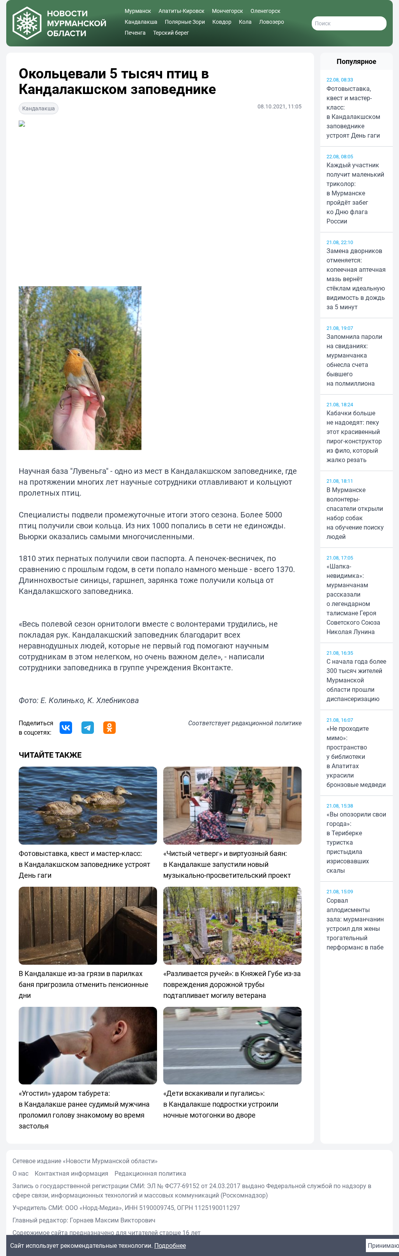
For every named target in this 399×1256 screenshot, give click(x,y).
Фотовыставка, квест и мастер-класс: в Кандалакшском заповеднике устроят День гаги (353, 112)
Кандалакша (141, 21)
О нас (20, 1173)
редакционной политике (267, 723)
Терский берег (171, 32)
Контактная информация (71, 1173)
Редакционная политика (150, 1173)
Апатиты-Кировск (182, 10)
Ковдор (221, 21)
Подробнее (170, 1245)
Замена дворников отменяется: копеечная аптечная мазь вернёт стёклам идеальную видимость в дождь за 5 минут (356, 278)
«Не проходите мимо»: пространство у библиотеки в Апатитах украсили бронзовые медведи (356, 756)
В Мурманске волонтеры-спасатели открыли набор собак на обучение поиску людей (355, 513)
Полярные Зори (185, 21)
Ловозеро (271, 21)
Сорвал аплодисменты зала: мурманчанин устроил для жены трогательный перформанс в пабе (355, 923)
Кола (245, 21)
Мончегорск (227, 10)
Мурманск (138, 10)
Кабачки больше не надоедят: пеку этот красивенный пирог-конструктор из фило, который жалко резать (354, 436)
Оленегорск (266, 10)
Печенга (135, 32)
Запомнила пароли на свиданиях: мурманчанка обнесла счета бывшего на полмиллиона (354, 360)
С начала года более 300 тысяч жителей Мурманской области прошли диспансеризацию (356, 680)
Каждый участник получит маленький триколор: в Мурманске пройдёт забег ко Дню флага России (355, 193)
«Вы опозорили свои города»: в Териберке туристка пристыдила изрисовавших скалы (356, 842)
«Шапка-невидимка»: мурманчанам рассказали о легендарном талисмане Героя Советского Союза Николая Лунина (353, 599)
